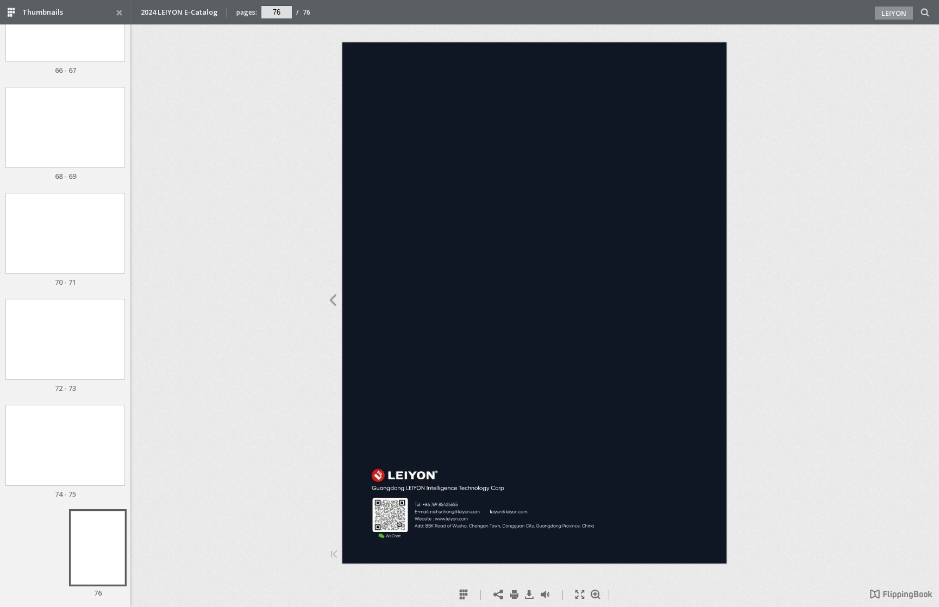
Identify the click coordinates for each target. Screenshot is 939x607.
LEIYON (893, 13)
